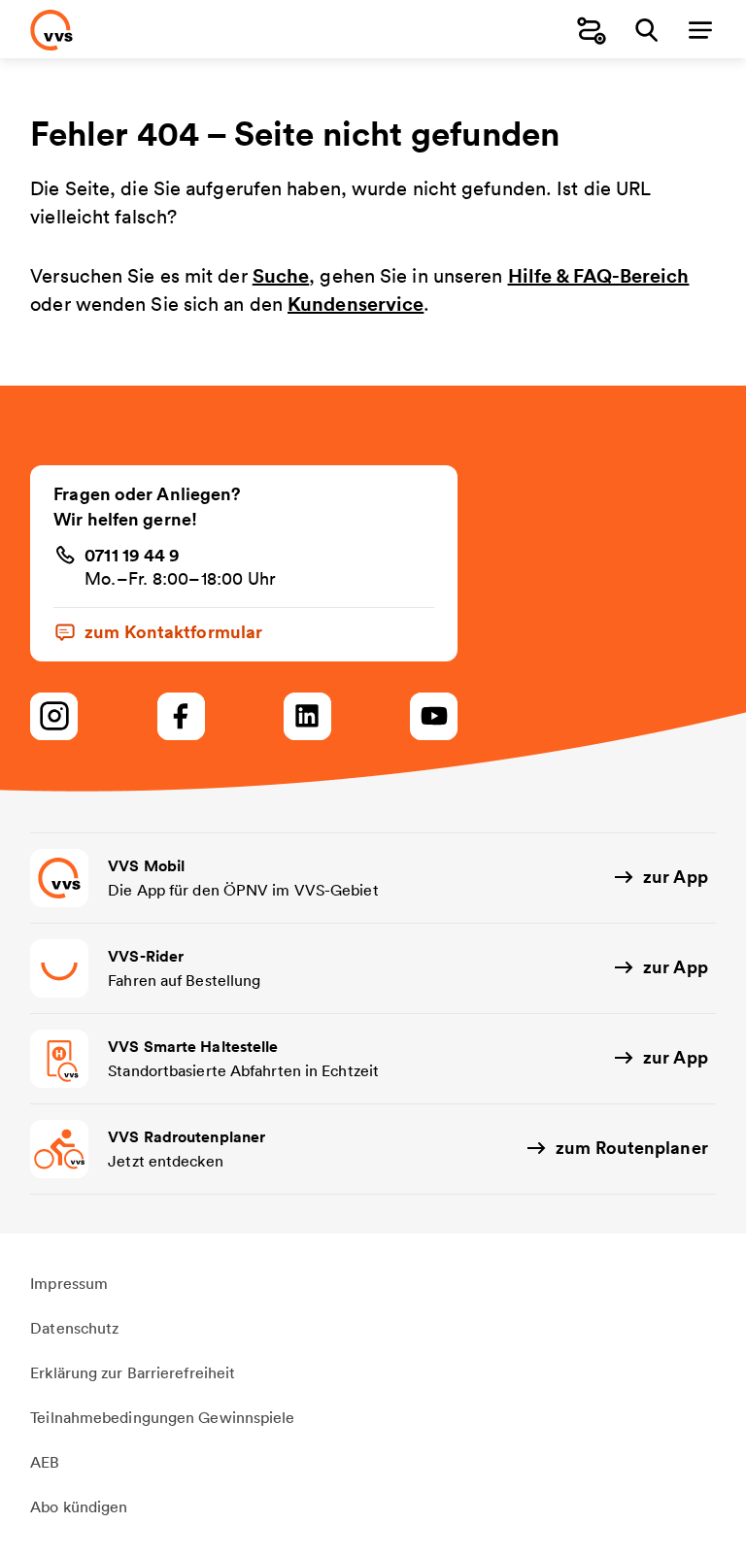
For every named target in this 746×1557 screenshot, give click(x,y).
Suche (281, 275)
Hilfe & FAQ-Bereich (599, 275)
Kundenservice (356, 303)
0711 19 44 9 (132, 554)
